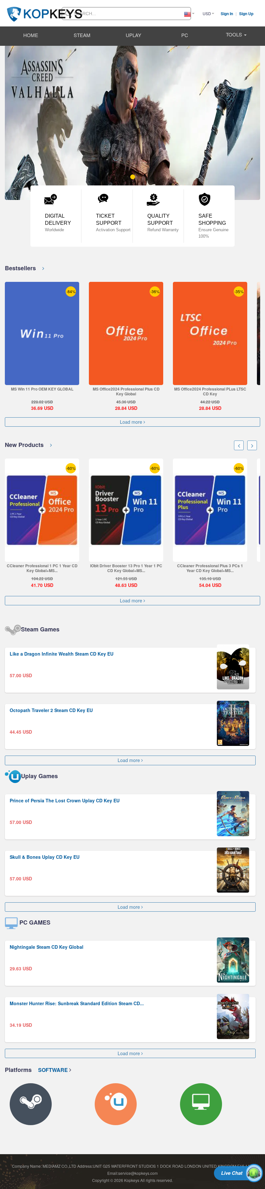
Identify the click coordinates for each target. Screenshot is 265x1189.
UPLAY (133, 35)
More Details (42, 380)
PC (184, 35)
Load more (131, 422)
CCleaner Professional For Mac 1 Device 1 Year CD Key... (210, 568)
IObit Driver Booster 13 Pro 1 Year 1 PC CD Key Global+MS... (42, 568)
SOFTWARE (53, 1070)
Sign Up (246, 13)
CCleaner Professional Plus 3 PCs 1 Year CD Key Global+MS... (126, 568)
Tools (234, 34)
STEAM (82, 35)
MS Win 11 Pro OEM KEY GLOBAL (42, 389)
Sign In (227, 13)
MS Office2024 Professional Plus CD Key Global (126, 391)
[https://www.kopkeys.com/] (44, 10)
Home (30, 35)
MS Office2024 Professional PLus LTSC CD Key (210, 391)
